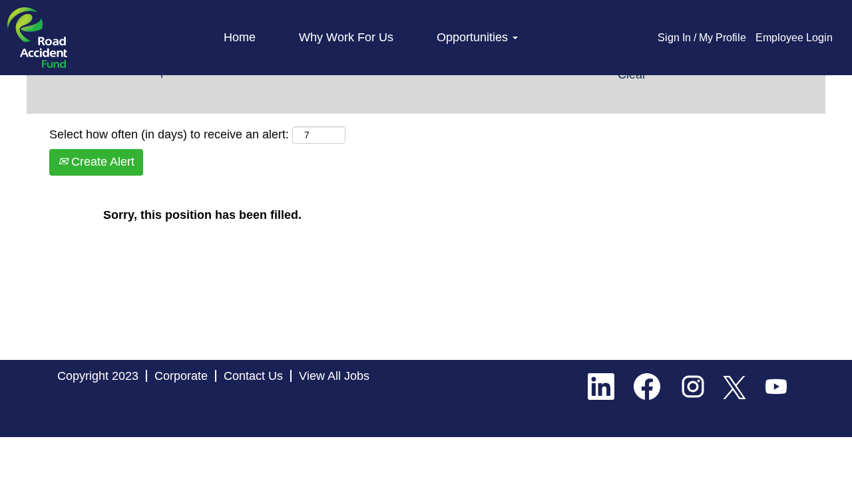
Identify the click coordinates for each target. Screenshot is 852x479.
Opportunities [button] (474, 37)
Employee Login (794, 37)
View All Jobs (334, 376)
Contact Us (253, 376)
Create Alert (101, 161)
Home (240, 37)
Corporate (181, 376)
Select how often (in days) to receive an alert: (169, 134)
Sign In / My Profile (702, 37)
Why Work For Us (346, 37)
